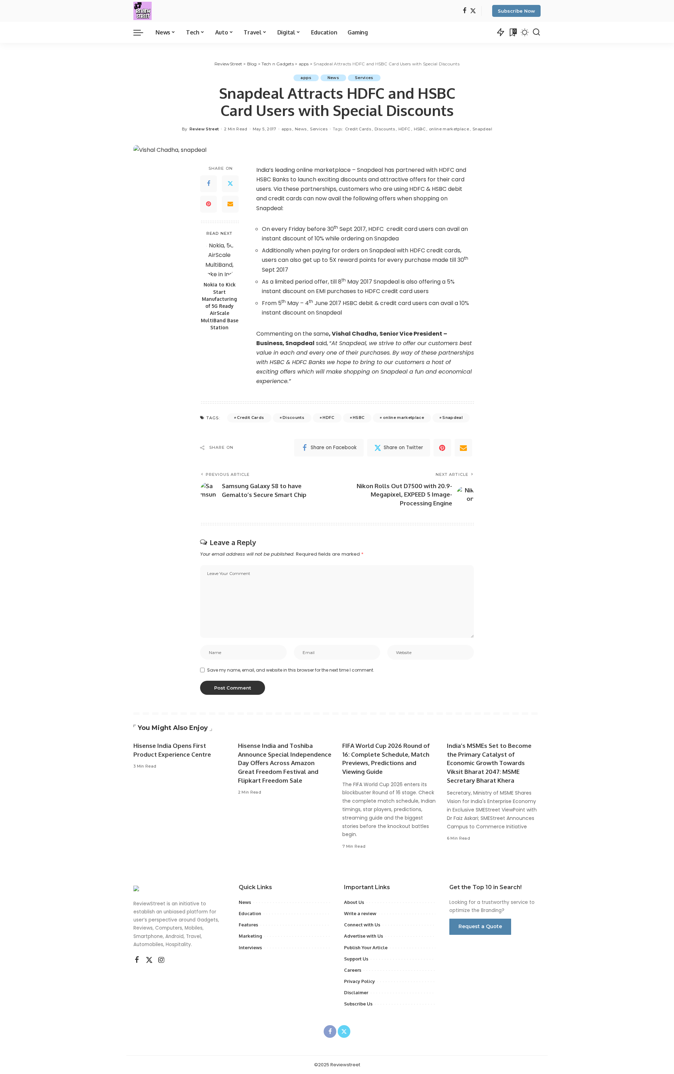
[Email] (230, 204)
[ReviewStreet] (142, 11)
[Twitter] (473, 11)
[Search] (536, 32)
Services (364, 77)
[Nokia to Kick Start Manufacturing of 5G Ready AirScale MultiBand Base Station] (219, 259)
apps (305, 77)
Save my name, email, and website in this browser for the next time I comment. (290, 670)
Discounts (385, 129)
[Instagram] (161, 960)
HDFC (404, 129)
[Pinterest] (208, 204)
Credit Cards (358, 129)
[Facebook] (465, 11)
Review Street (204, 129)
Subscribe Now (516, 11)
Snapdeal (482, 129)
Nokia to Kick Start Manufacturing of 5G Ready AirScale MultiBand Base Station (219, 306)
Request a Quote (480, 926)
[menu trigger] (141, 32)
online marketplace (449, 129)
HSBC (419, 129)
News (333, 77)
